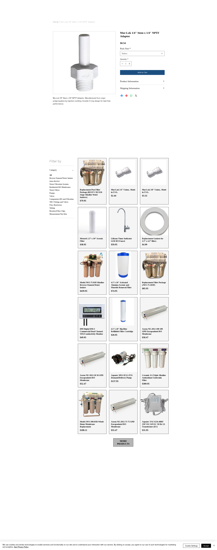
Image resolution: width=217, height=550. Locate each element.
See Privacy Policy (21, 547)
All (50, 175)
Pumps (52, 193)
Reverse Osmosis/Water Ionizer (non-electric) (61, 179)
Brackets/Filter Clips (57, 211)
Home (55, 22)
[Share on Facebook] (121, 95)
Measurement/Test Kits (58, 214)
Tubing (52, 208)
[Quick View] (92, 172)
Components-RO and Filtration (61, 199)
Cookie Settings (191, 545)
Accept (206, 545)
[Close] (213, 545)
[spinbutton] (126, 63)
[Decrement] (122, 63)
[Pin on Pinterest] (126, 95)
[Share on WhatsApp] (131, 95)
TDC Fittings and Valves (58, 202)
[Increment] (129, 63)
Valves (51, 196)
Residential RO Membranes (59, 187)
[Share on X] (136, 95)
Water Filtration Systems (59, 184)
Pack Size (125, 48)
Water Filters (54, 190)
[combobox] (142, 53)
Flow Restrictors (55, 205)
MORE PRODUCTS (123, 442)
